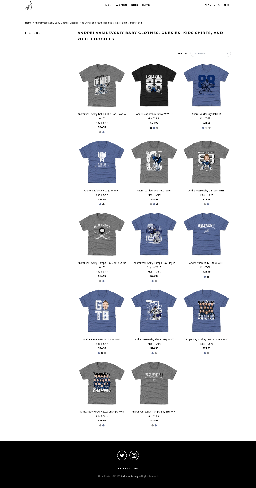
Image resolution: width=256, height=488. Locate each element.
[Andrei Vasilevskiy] (43, 5)
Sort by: (183, 53)
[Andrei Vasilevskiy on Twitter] (122, 455)
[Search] (220, 5)
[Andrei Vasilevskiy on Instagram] (134, 455)
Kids (134, 5)
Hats (146, 5)
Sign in (210, 5)
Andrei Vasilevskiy (129, 476)
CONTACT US (128, 468)
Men (108, 5)
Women (121, 5)
